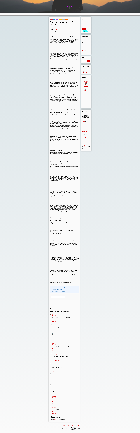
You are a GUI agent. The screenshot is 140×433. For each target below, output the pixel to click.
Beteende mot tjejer (86, 81)
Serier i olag (85, 101)
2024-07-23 (54, 407)
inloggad (55, 419)
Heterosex (60, 19)
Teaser (63, 19)
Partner (85, 92)
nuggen (53, 343)
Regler (68, 425)
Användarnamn (84, 19)
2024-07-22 (54, 315)
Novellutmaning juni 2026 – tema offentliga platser (85, 50)
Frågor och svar (72, 425)
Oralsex (66, 19)
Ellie (56, 29)
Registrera (85, 31)
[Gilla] (50, 303)
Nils (54, 353)
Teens (54, 19)
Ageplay (51, 19)
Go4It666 (53, 406)
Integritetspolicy (76, 425)
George (53, 373)
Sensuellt (57, 19)
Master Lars (54, 396)
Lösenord (83, 23)
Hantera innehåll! (84, 72)
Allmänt (85, 84)
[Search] (88, 61)
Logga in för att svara (54, 321)
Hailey (53, 314)
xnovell (83, 137)
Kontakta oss (65, 425)
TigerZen (83, 121)
